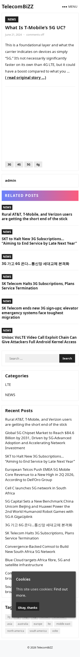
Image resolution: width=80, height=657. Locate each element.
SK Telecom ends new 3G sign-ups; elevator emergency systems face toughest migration (40, 313)
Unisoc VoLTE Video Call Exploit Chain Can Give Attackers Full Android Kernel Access (39, 339)
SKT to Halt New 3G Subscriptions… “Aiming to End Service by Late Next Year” (39, 241)
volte (55, 631)
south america (38, 631)
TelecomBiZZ (17, 6)
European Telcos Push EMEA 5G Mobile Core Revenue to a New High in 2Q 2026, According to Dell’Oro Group (39, 474)
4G (19, 164)
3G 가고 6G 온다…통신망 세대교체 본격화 (35, 263)
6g (38, 164)
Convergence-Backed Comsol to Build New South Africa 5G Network (36, 549)
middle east (63, 624)
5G (28, 164)
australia (23, 624)
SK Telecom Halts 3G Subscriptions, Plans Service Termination (38, 286)
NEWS (12, 19)
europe (38, 624)
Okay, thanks (27, 608)
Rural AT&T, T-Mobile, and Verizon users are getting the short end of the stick (37, 216)
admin (10, 180)
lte (49, 624)
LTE (8, 384)
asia (9, 624)
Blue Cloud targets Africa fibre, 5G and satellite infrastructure (37, 562)
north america (15, 631)
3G (9, 164)
